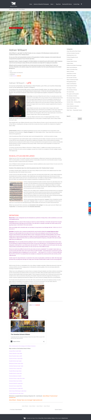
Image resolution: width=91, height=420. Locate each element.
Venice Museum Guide (71, 108)
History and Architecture (72, 67)
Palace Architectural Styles (72, 79)
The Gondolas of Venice (72, 89)
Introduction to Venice (71, 73)
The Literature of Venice (72, 95)
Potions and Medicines (71, 83)
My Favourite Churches (72, 77)
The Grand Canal (70, 91)
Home (30, 4)
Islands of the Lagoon (71, 75)
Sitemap (53, 418)
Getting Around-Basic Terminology (74, 65)
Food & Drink (69, 59)
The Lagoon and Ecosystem (73, 93)
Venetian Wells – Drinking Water (73, 102)
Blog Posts (58, 4)
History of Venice (70, 71)
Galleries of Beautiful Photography (41, 4)
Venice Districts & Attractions (73, 106)
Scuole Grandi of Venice (72, 85)
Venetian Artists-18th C (71, 100)
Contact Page (76, 4)
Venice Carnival (70, 104)
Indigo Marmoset (65, 418)
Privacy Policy (41, 418)
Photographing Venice (71, 81)
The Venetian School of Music (16, 27)
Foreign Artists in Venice (72, 61)
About (52, 4)
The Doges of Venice (71, 87)
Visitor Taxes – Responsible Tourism (74, 110)
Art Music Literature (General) (73, 53)
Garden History (70, 63)
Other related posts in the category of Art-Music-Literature (22, 346)
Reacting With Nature (67, 4)
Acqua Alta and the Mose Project (74, 51)
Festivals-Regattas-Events (72, 57)
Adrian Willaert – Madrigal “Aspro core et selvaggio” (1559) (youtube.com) (25, 400)
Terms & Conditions (47, 418)
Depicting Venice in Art (71, 55)
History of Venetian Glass (72, 69)
